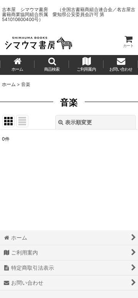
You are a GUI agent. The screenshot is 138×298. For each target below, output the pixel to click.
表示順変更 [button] (78, 122)
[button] (51, 65)
